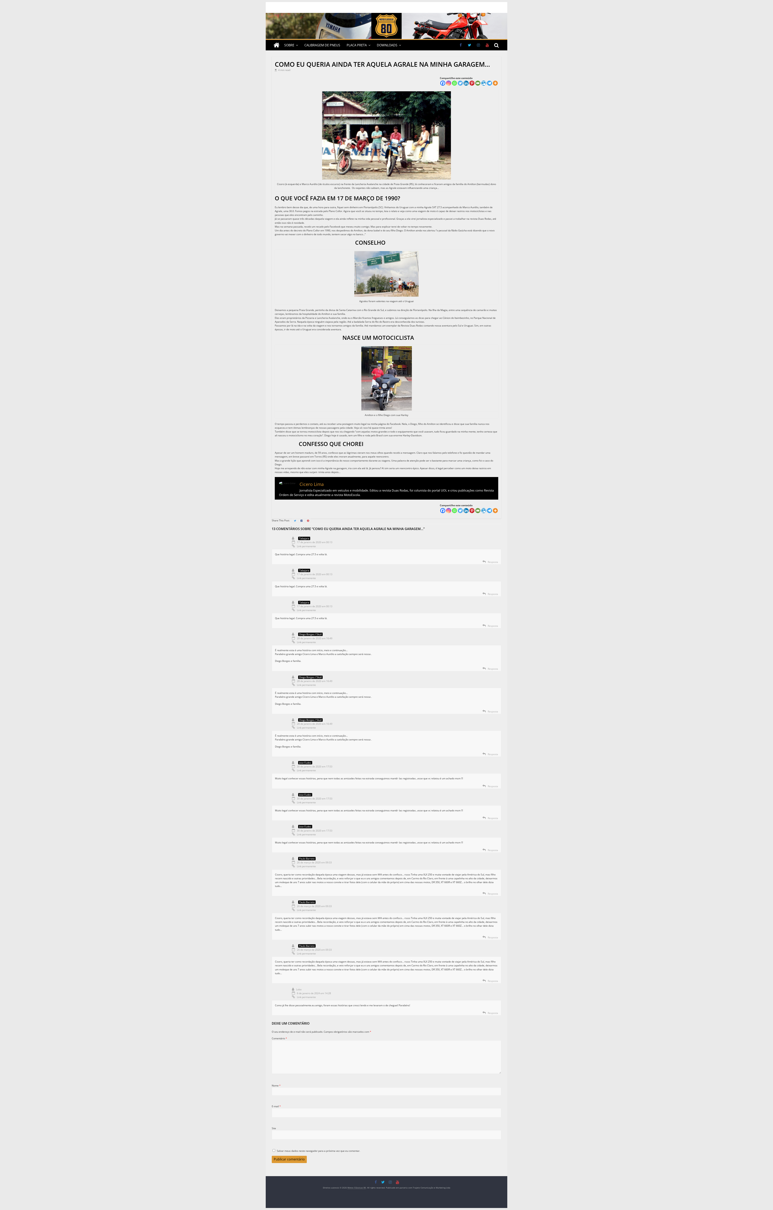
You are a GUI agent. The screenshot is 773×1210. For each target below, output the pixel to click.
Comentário (279, 1038)
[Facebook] (442, 83)
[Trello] (483, 83)
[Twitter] (460, 83)
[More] (495, 83)
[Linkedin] (466, 83)
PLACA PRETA (357, 45)
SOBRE (289, 45)
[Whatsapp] (454, 83)
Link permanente (306, 546)
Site (274, 1128)
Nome (276, 1085)
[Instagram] (448, 83)
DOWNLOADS (387, 45)
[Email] (477, 83)
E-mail (276, 1106)
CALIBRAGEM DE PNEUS (322, 45)
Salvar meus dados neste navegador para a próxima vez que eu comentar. (318, 1151)
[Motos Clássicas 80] (386, 15)
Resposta (493, 562)
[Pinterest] (471, 83)
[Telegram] (489, 83)
